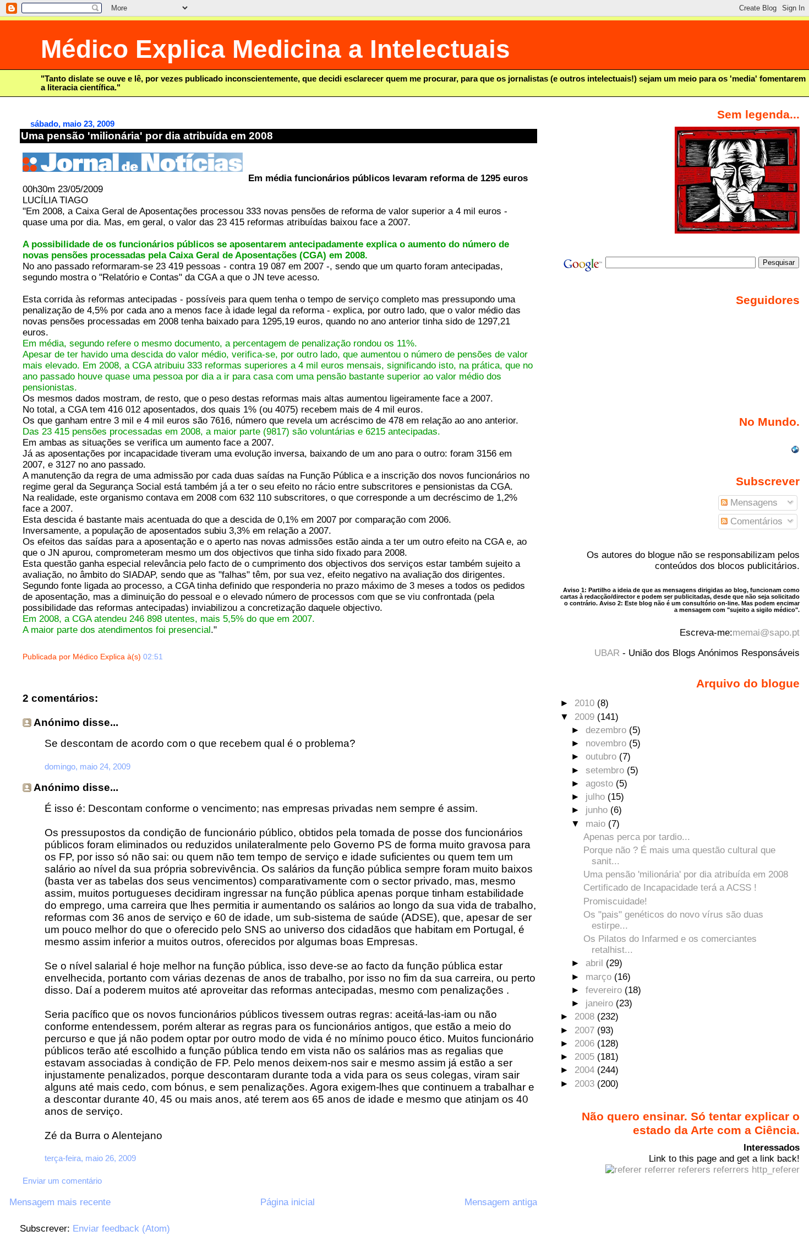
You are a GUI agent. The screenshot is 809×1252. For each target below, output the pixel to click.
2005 (586, 1057)
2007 (586, 1030)
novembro (607, 743)
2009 (586, 717)
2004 (586, 1070)
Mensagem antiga (500, 1202)
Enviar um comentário (62, 1180)
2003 (586, 1083)
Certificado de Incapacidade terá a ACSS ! (670, 887)
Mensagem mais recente (60, 1202)
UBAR (607, 653)
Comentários (755, 521)
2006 (586, 1043)
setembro (606, 770)
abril (596, 963)
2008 (586, 1016)
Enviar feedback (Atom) (121, 1228)
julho (597, 797)
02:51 (153, 657)
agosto (601, 783)
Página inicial (287, 1202)
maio (597, 824)
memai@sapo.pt (766, 632)
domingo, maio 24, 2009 (87, 766)
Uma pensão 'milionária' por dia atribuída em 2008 (147, 136)
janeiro (601, 1003)
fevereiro (605, 990)
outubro (602, 756)
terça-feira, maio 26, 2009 (90, 1158)
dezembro (607, 730)
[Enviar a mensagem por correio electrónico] (166, 657)
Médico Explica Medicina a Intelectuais (275, 49)
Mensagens (753, 502)
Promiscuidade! (615, 901)
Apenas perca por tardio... (636, 837)
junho (598, 810)
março (600, 977)
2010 (586, 703)
